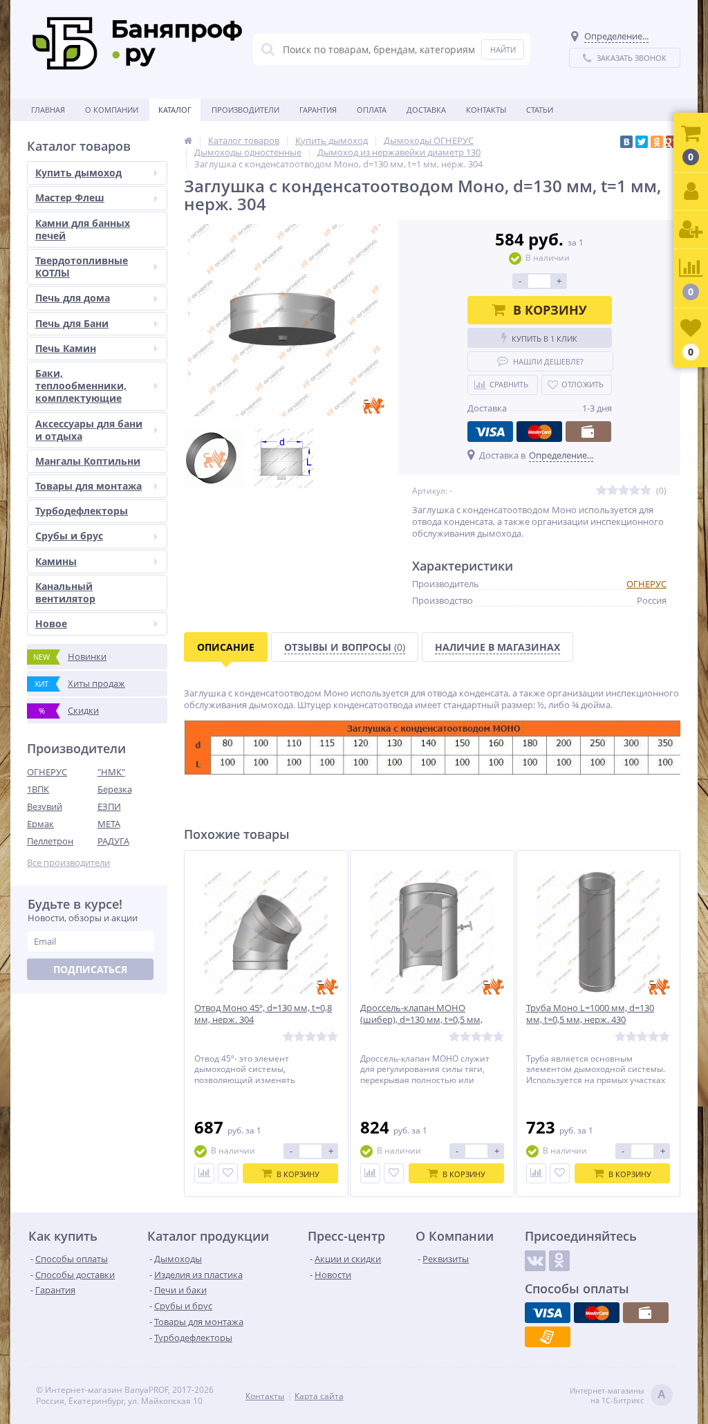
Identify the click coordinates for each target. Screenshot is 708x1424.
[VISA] (490, 431)
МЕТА (108, 823)
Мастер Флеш (69, 197)
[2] (612, 490)
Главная (48, 109)
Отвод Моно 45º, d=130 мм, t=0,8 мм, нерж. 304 (263, 1014)
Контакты (486, 109)
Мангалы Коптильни (87, 461)
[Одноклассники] (657, 142)
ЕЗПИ (109, 806)
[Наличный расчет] (588, 431)
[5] (645, 490)
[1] (601, 490)
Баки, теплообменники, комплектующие (81, 386)
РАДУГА (113, 841)
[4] (634, 490)
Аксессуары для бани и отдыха (88, 430)
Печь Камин (65, 348)
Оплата (371, 109)
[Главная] (188, 140)
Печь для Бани (72, 323)
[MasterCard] (539, 431)
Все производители (68, 863)
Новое (51, 623)
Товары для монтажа (88, 485)
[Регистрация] (690, 230)
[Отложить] (228, 1173)
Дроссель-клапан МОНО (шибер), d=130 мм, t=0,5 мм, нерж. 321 (421, 1019)
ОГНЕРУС (47, 772)
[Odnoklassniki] (559, 1260)
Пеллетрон (50, 841)
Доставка (426, 109)
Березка (114, 789)
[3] (623, 490)
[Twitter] (641, 142)
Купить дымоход (78, 172)
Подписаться (90, 969)
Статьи (539, 109)
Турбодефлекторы (81, 510)
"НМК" (111, 772)
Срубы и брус (69, 535)
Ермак (40, 823)
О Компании (111, 109)
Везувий (44, 806)
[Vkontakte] (535, 1260)
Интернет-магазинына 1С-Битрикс (618, 1395)
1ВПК (38, 789)
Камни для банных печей (82, 229)
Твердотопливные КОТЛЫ (81, 266)
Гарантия (318, 109)
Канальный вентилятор (65, 592)
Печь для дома (72, 297)
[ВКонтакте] (626, 142)
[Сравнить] (204, 1173)
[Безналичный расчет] (547, 1336)
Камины (56, 561)
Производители (245, 109)
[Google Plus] (672, 142)
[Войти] (690, 192)
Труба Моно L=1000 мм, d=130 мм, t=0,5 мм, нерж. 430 (590, 1014)
